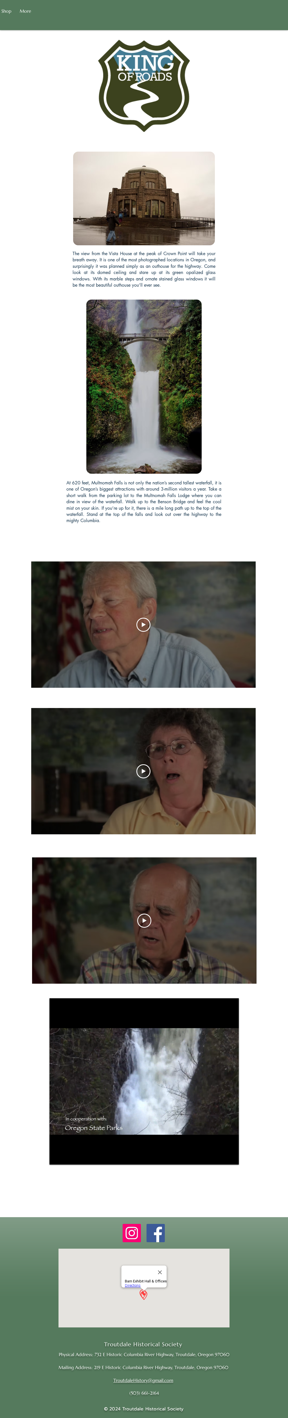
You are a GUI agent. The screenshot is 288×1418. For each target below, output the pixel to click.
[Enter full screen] (231, 1157)
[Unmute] (66, 1157)
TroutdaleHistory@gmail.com (143, 1380)
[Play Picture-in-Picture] (221, 1157)
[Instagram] (132, 1233)
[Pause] (56, 1157)
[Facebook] (156, 1233)
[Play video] (143, 625)
